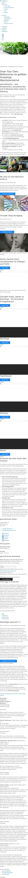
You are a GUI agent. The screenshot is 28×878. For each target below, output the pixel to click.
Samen (6, 22)
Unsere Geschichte (9, 7)
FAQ (5, 10)
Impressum (5, 615)
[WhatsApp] (3, 34)
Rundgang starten (7, 232)
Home (3, 2)
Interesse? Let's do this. (8, 661)
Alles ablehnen (5, 874)
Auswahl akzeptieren (7, 872)
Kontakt (4, 29)
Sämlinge (6, 20)
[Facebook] (3, 38)
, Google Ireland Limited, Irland (12, 785)
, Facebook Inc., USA (9, 843)
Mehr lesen (5, 267)
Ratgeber (4, 28)
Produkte (4, 26)
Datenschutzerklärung (5, 693)
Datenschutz (5, 617)
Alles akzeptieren (6, 871)
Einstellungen (5, 618)
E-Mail (2, 567)
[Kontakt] (3, 39)
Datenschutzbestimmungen (7, 571)
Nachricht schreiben (7, 193)
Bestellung (4, 31)
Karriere (6, 9)
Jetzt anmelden (6, 579)
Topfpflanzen (7, 18)
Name (1, 566)
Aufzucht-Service (8, 23)
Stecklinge (6, 17)
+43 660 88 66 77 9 (7, 528)
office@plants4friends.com (9, 530)
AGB (3, 613)
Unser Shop (7, 6)
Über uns (4, 4)
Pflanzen (4, 15)
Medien (6, 12)
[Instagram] (3, 36)
